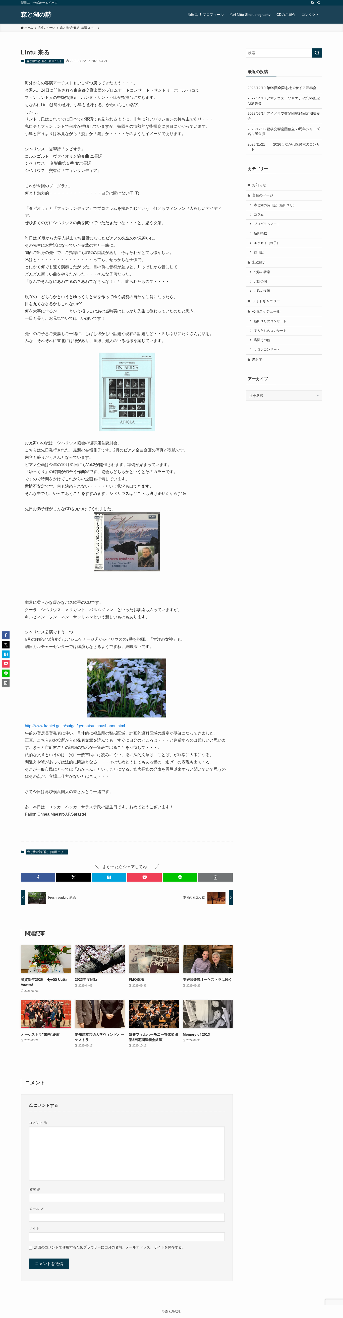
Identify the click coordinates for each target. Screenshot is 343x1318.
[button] (38, 877)
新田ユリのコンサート (270, 321)
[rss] (312, 3)
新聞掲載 (260, 233)
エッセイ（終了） (267, 243)
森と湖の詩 (36, 15)
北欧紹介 (259, 262)
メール (36, 1209)
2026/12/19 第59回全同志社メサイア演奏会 (282, 88)
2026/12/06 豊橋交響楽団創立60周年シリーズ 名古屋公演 (285, 131)
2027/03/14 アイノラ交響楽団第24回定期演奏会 (284, 115)
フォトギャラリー (266, 301)
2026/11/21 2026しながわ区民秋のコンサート (284, 146)
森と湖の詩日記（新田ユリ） (45, 60)
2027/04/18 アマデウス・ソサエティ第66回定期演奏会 (284, 100)
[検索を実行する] (317, 53)
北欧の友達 (262, 291)
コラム (259, 214)
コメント (38, 1123)
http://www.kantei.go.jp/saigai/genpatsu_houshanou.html (75, 726)
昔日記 (259, 252)
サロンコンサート (267, 349)
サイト (34, 1228)
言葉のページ (262, 195)
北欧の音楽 (262, 272)
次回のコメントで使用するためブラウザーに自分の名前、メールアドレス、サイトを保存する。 (109, 1247)
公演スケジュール (266, 311)
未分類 (257, 359)
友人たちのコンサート (270, 331)
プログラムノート (267, 224)
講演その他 (262, 340)
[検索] (319, 3)
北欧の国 (260, 281)
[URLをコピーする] (215, 877)
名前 (34, 1189)
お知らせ (259, 185)
